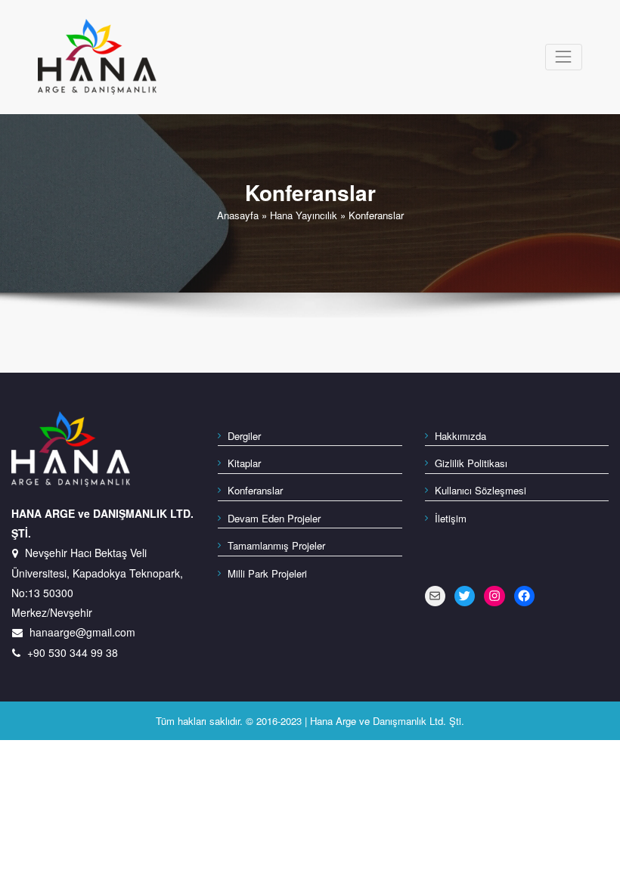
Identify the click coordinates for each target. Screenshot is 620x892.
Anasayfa (238, 215)
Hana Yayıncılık (303, 215)
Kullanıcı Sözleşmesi (480, 490)
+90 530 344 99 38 (72, 652)
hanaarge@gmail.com (82, 632)
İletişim (451, 518)
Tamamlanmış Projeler (276, 545)
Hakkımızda (460, 436)
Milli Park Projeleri (267, 573)
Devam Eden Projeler (274, 518)
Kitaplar (244, 463)
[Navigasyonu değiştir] (563, 57)
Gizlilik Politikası (471, 463)
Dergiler (244, 436)
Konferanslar (255, 490)
